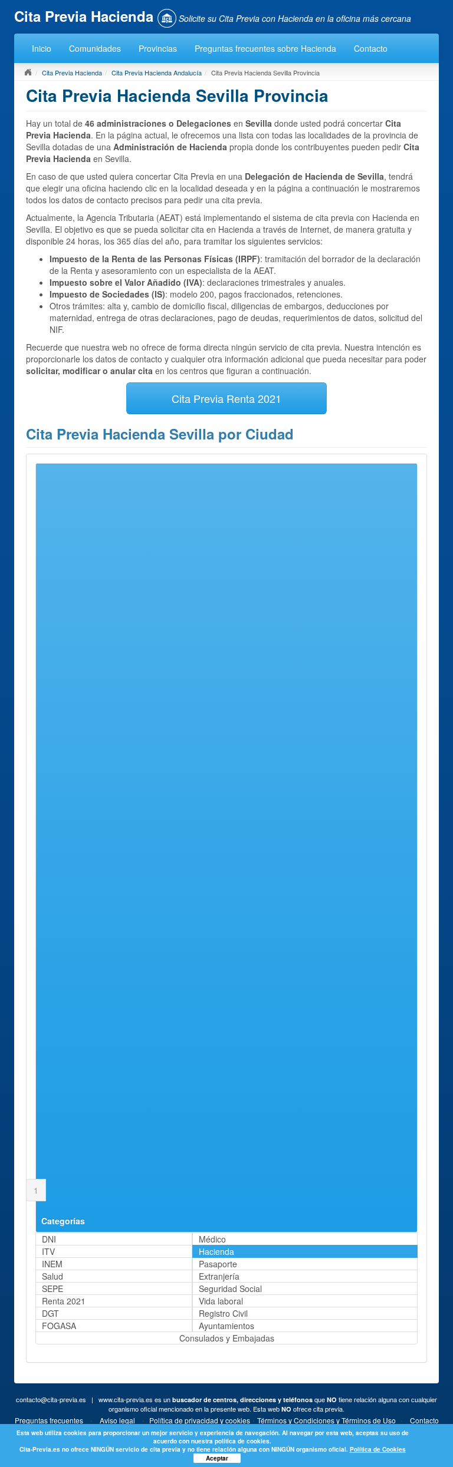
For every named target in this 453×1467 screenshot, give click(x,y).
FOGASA (59, 1325)
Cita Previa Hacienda (72, 72)
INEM (52, 1264)
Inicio (41, 48)
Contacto (371, 48)
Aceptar (217, 1458)
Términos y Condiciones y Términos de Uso (326, 1420)
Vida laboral (221, 1301)
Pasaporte (218, 1264)
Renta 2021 (64, 1301)
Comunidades (95, 48)
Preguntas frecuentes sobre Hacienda (265, 48)
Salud (52, 1276)
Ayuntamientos (226, 1325)
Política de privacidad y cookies (199, 1420)
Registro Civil (223, 1313)
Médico (212, 1239)
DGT (50, 1313)
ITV (48, 1251)
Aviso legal (117, 1420)
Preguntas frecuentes (49, 1420)
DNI (49, 1239)
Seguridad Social (230, 1288)
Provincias (158, 48)
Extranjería (219, 1276)
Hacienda (216, 1251)
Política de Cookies (378, 1449)
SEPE (52, 1288)
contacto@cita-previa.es (51, 1399)
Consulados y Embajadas (226, 1338)
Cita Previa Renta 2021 (226, 398)
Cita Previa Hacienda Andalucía (156, 72)
